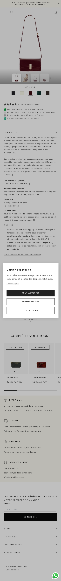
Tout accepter (31, 293)
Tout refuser (30, 310)
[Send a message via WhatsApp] (55, 575)
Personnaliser (30, 302)
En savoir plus (13, 284)
